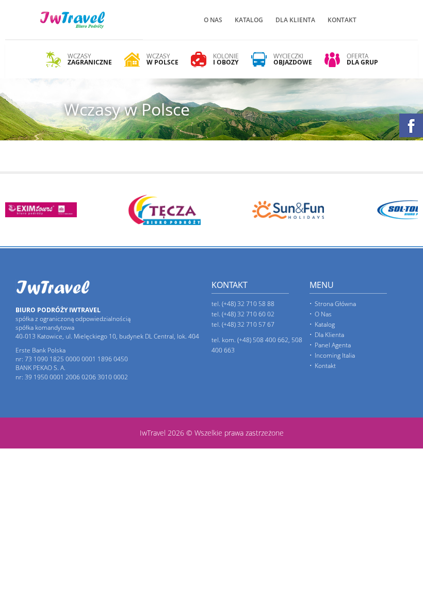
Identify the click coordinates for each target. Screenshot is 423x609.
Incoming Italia (335, 355)
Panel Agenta (333, 345)
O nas (213, 19)
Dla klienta (295, 19)
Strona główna (335, 303)
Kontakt (342, 19)
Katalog (249, 19)
